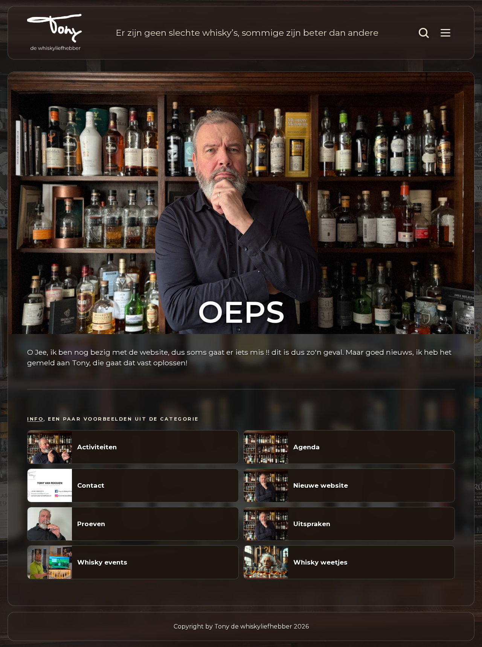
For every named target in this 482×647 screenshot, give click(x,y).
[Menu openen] (445, 32)
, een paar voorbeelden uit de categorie (112, 419)
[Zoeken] (423, 32)
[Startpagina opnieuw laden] (54, 32)
